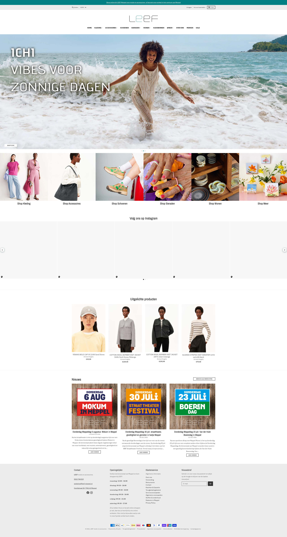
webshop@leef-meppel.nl (83, 484)
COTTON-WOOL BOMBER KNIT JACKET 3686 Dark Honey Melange (125, 356)
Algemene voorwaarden (154, 529)
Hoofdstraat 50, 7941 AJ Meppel (85, 488)
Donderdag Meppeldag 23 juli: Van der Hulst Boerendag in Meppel (192, 433)
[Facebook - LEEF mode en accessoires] (88, 492)
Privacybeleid (141, 529)
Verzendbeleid (167, 529)
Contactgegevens (195, 529)
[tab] (141, 150)
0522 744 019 (79, 479)
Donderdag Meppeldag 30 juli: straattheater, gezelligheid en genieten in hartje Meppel (143, 433)
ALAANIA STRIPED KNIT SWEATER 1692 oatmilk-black (198, 356)
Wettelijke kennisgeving (181, 529)
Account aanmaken (199, 7)
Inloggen (189, 7)
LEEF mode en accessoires (98, 529)
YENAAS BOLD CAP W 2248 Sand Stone (88, 354)
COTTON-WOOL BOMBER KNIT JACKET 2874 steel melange (161, 355)
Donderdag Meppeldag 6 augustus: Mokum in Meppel (95, 431)
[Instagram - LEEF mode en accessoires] (91, 492)
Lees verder (95, 452)
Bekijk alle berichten (204, 379)
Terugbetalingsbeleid (129, 529)
